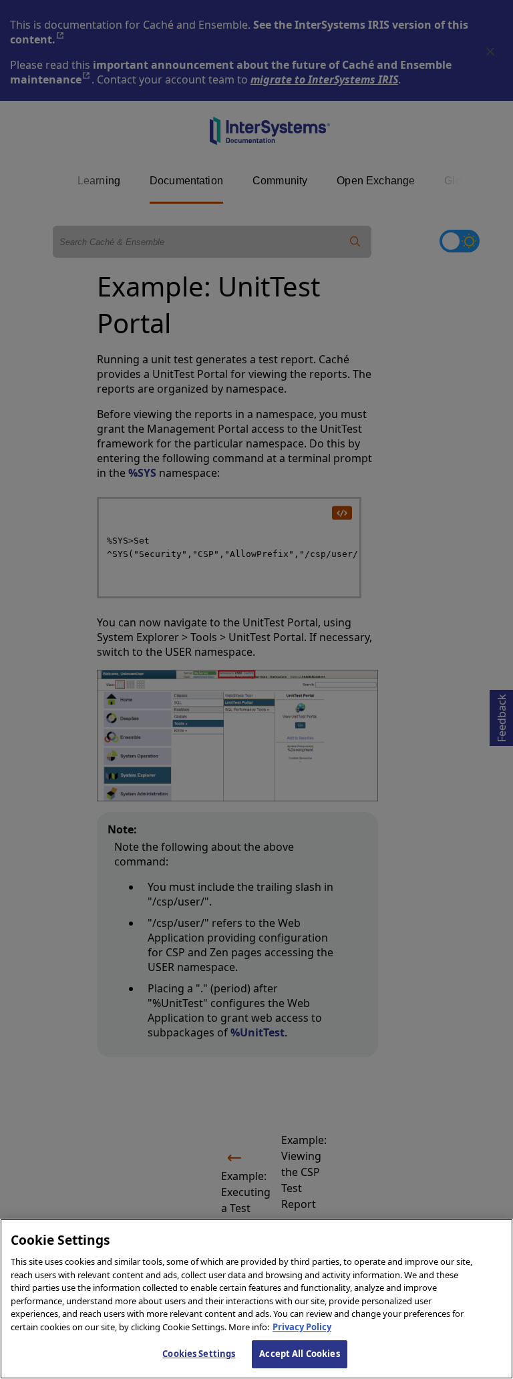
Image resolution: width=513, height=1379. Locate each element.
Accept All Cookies (299, 1354)
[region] (256, 1299)
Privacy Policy (302, 1327)
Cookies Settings (198, 1354)
